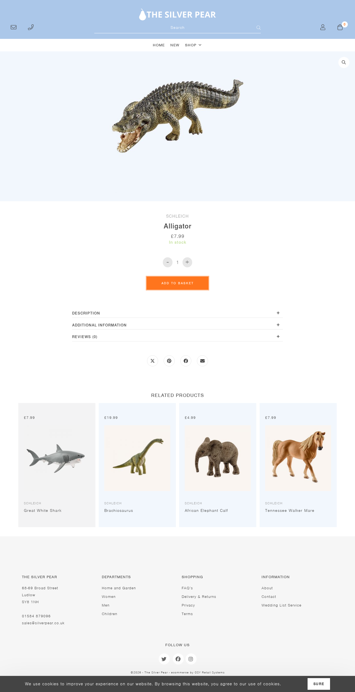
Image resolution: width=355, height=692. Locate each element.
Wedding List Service (281, 605)
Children (109, 614)
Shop (190, 45)
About (267, 588)
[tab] (177, 314)
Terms (187, 614)
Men (106, 605)
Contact (269, 596)
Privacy (188, 605)
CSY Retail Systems (210, 672)
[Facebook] (178, 659)
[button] (343, 62)
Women (109, 596)
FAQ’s (187, 588)
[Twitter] (164, 659)
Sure (318, 684)
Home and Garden (119, 588)
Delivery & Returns (199, 596)
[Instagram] (191, 659)
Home (159, 45)
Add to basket (177, 283)
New (174, 45)
